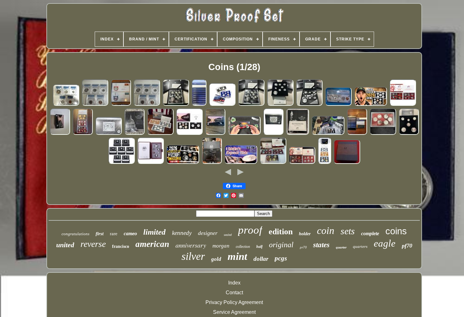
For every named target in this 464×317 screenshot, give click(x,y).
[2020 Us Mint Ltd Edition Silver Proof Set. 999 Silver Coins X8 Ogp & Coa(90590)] (309, 104)
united (65, 245)
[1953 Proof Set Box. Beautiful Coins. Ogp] (347, 162)
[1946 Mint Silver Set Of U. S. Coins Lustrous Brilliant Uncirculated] (338, 104)
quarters (360, 246)
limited (154, 232)
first (100, 233)
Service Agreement (234, 312)
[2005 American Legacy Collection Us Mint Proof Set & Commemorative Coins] (297, 133)
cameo (130, 233)
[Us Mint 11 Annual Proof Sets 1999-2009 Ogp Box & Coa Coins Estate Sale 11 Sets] (199, 104)
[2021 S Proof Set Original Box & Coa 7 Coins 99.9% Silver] (189, 133)
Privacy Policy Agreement (234, 302)
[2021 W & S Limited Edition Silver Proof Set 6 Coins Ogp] (408, 133)
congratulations (75, 233)
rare (113, 233)
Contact (234, 292)
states (321, 245)
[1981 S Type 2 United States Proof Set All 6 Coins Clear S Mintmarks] (212, 162)
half (259, 246)
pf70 (407, 245)
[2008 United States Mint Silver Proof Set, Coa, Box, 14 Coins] (82, 133)
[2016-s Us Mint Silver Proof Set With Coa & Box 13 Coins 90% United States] (160, 133)
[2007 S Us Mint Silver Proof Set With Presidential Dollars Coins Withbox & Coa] (273, 162)
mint (237, 256)
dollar (260, 258)
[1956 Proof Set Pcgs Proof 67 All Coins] (95, 104)
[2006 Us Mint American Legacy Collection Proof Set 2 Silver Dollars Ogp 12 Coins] (134, 133)
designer (207, 233)
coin (325, 230)
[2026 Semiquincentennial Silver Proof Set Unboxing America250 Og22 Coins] (244, 133)
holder (305, 233)
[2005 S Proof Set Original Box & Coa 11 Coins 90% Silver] (403, 104)
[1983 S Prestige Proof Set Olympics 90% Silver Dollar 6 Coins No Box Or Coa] (150, 162)
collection (243, 246)
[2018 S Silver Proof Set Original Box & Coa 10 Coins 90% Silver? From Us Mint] (215, 133)
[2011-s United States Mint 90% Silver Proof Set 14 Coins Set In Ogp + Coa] (324, 162)
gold (216, 259)
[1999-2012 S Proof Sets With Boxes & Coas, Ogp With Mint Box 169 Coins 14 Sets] (357, 133)
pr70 (303, 247)
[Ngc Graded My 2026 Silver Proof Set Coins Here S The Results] (371, 104)
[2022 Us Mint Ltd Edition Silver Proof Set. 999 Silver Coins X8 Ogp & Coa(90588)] (280, 104)
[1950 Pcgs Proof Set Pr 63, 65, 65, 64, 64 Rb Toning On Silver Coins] (66, 104)
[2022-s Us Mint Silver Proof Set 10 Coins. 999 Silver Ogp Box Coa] (108, 133)
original (281, 245)
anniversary (190, 245)
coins (396, 231)
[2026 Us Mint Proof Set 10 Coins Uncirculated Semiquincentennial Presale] (222, 104)
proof (250, 230)
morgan (220, 246)
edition (281, 231)
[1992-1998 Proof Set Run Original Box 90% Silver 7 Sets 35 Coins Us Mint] (121, 162)
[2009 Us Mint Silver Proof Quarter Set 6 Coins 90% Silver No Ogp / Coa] (383, 133)
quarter (341, 247)
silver (193, 256)
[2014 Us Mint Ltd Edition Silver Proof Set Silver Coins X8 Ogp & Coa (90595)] (176, 104)
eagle (385, 243)
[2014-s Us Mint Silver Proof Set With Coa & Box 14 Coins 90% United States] (60, 133)
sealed (228, 234)
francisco (120, 246)
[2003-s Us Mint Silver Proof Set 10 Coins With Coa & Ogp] (302, 162)
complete (370, 233)
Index (234, 282)
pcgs (281, 258)
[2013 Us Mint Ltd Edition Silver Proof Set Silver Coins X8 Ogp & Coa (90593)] (251, 104)
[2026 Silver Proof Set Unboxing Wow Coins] (183, 162)
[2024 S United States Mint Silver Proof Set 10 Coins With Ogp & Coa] (273, 133)
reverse (93, 244)
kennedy (182, 233)
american (152, 244)
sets (348, 231)
